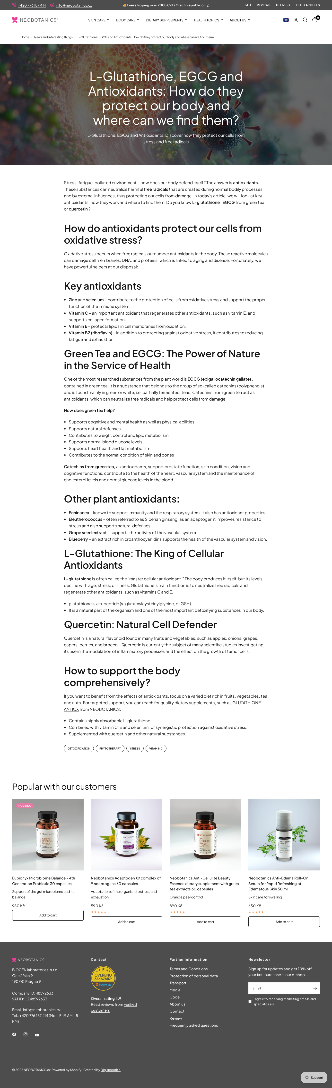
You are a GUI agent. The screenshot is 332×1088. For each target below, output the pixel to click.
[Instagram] (29, 1034)
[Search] (305, 20)
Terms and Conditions (189, 968)
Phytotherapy (110, 748)
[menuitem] (99, 20)
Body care (125, 20)
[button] (286, 20)
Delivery (283, 5)
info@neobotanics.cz (74, 5)
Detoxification (79, 748)
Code (175, 997)
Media (175, 989)
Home (25, 37)
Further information (189, 959)
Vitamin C (156, 748)
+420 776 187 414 (32, 5)
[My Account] (295, 20)
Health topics (206, 20)
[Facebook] (17, 1034)
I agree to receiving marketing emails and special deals (284, 1001)
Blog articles (308, 5)
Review (176, 1018)
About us (238, 20)
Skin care (96, 20)
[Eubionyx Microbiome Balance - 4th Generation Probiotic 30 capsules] (48, 834)
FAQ (248, 5)
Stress (135, 748)
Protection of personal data (194, 975)
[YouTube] (40, 1035)
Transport (178, 982)
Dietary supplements (164, 20)
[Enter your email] (315, 988)
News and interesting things (53, 37)
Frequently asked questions (194, 1025)
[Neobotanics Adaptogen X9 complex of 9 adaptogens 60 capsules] (126, 834)
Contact (177, 1011)
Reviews (264, 5)
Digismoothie (111, 1070)
